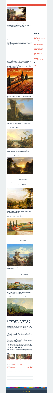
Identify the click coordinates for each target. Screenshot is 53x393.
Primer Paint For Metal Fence (37, 54)
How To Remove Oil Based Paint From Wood (39, 40)
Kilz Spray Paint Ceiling (30, 367)
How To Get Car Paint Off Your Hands (38, 48)
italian (16, 364)
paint (9, 364)
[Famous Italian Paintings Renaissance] (28, 356)
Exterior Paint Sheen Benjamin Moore (38, 49)
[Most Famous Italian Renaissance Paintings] (20, 356)
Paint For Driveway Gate (37, 37)
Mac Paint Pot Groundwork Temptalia (38, 55)
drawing (35, 65)
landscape (18, 364)
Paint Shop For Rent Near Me (37, 34)
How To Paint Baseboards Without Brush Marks (39, 59)
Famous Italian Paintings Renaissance (27, 359)
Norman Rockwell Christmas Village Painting (39, 50)
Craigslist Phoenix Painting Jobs (38, 53)
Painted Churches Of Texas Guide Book (39, 43)
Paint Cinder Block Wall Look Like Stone (39, 57)
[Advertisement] (20, 33)
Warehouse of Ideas (11, 2)
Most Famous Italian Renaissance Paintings (19, 359)
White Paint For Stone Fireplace (38, 45)
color (34, 64)
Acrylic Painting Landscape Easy (11, 367)
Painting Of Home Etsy (36, 58)
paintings (21, 364)
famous (14, 364)
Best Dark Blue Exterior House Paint (38, 44)
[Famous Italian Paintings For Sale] (11, 356)
